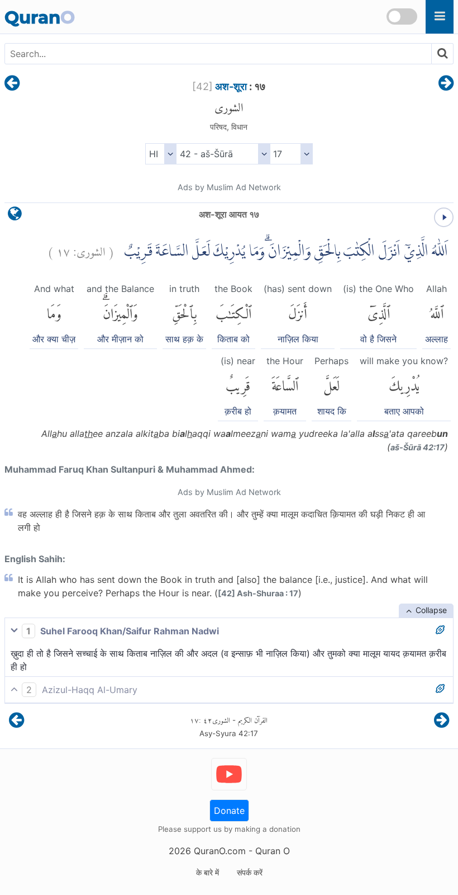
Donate (229, 810)
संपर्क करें (250, 872)
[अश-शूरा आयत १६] (12, 84)
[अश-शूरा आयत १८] (446, 84)
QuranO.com (220, 850)
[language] (14, 216)
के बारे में (207, 872)
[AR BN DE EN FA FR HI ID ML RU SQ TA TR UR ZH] (160, 153)
